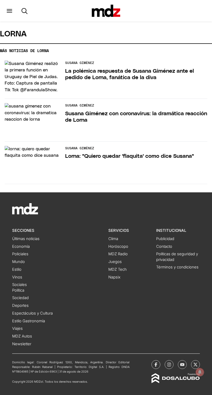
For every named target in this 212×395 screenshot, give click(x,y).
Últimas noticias (26, 238)
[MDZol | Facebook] (156, 364)
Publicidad (165, 238)
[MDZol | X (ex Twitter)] (195, 364)
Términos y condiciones (177, 267)
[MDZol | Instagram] (169, 364)
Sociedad (20, 297)
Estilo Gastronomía (28, 321)
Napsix (114, 277)
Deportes (20, 305)
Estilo (16, 269)
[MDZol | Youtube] (182, 364)
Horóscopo (118, 246)
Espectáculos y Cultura (32, 313)
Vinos (17, 277)
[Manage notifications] (200, 372)
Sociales (19, 284)
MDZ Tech (117, 269)
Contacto (164, 246)
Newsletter (21, 344)
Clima (113, 238)
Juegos (115, 261)
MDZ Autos (22, 336)
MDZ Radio (118, 254)
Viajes (17, 328)
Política (18, 290)
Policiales (20, 254)
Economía (21, 246)
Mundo (18, 261)
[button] (9, 11)
